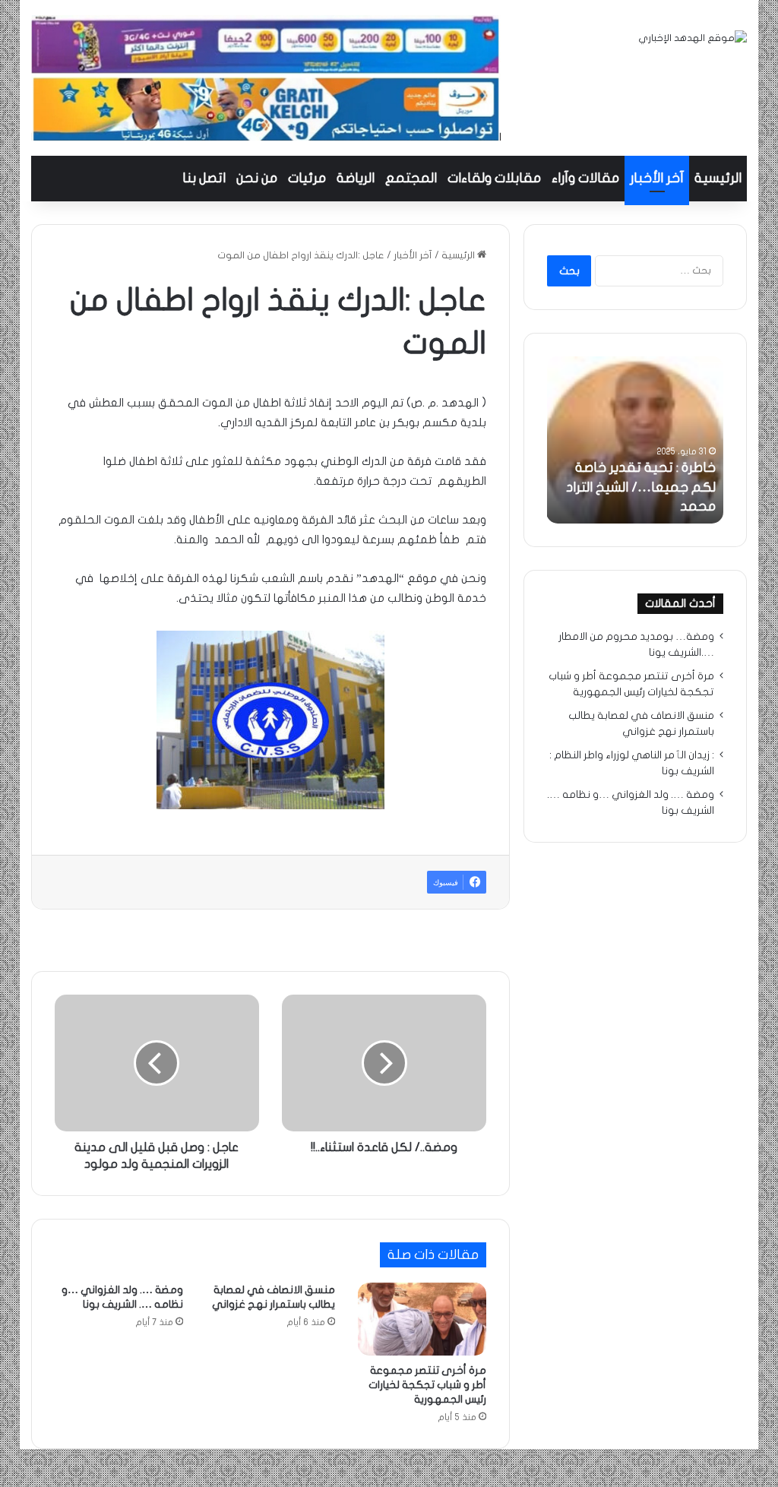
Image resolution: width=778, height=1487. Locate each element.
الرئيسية (718, 178)
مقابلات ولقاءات (494, 178)
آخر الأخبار (657, 178)
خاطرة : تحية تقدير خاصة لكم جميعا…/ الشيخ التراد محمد (641, 486)
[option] (634, 440)
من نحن (256, 178)
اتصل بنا (204, 178)
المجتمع (411, 178)
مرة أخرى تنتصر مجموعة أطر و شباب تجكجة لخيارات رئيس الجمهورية (427, 1385)
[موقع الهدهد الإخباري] (692, 38)
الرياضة (356, 178)
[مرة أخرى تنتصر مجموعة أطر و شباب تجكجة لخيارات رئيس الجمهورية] (422, 1319)
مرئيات (307, 178)
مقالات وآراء (585, 178)
